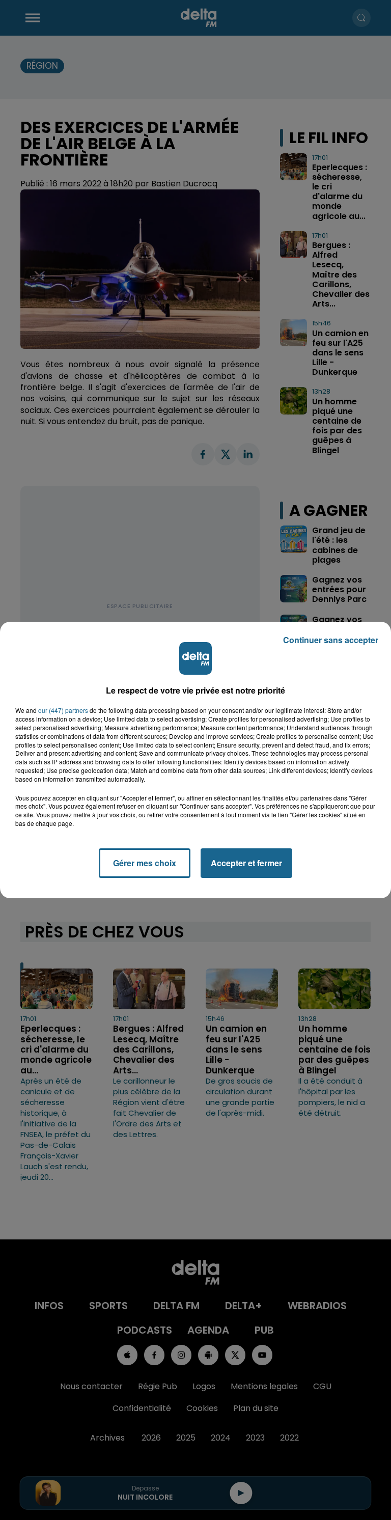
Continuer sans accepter (330, 640)
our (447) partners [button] (63, 710)
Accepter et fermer (246, 863)
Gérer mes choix (144, 863)
